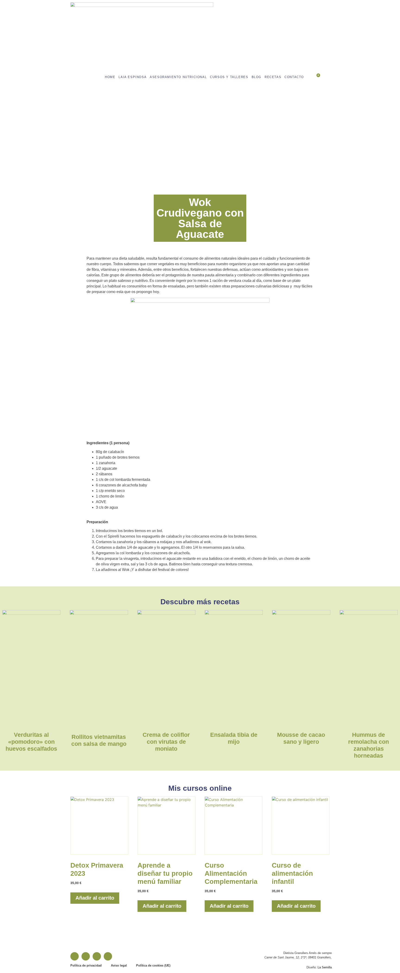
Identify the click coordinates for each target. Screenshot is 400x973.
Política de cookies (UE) (153, 965)
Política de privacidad (86, 965)
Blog (256, 77)
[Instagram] (85, 956)
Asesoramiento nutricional (178, 77)
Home (110, 77)
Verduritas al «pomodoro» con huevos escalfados (31, 741)
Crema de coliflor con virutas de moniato (166, 741)
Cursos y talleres (229, 77)
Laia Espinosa (133, 77)
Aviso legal (119, 965)
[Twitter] (108, 956)
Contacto (294, 77)
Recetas (273, 77)
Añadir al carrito (94, 898)
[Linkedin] (97, 956)
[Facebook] (74, 956)
